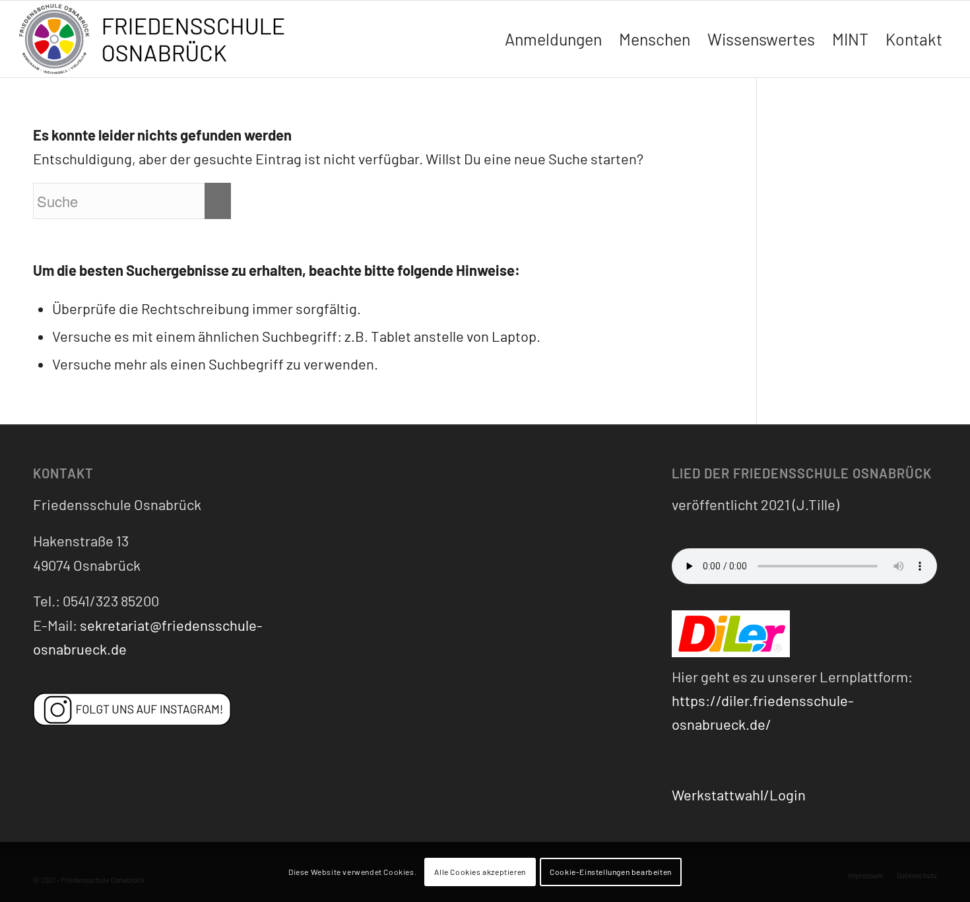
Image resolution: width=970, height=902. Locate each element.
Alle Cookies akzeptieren (479, 872)
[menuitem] (553, 39)
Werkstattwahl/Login (739, 794)
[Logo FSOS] (157, 40)
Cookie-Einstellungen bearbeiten (611, 872)
